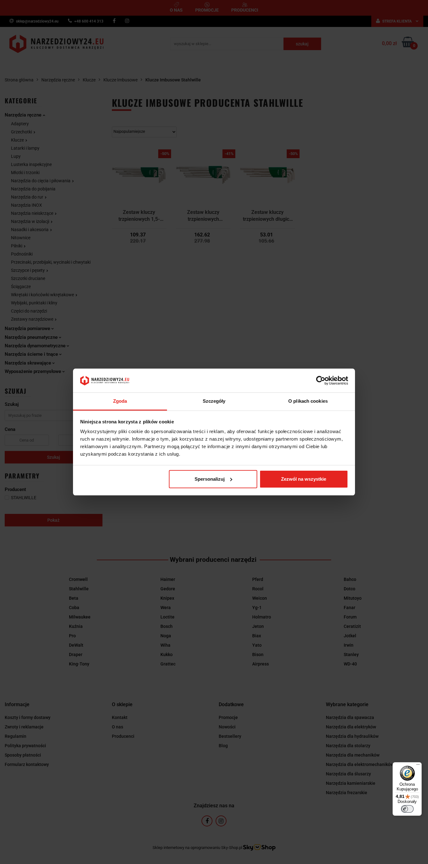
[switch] (407, 809)
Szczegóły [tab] (214, 401)
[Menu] (418, 766)
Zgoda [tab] (120, 401)
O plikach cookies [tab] (308, 401)
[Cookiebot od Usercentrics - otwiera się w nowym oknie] (320, 380)
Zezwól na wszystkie (303, 479)
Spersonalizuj (210, 479)
